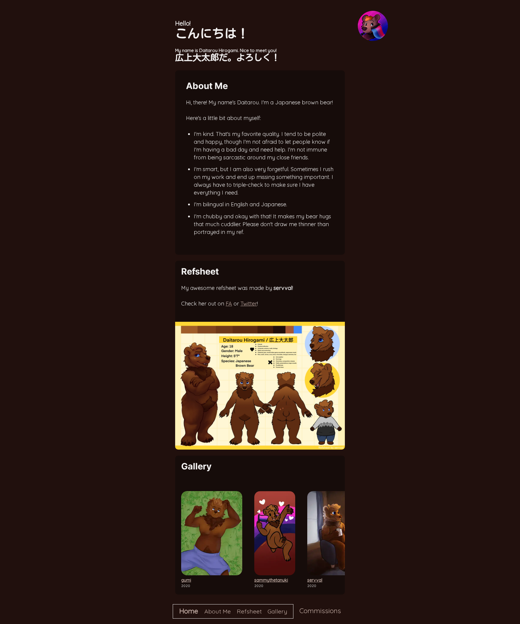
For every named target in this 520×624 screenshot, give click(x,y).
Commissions (320, 610)
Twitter (248, 303)
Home (188, 611)
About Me (217, 611)
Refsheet (249, 611)
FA (229, 303)
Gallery (277, 611)
